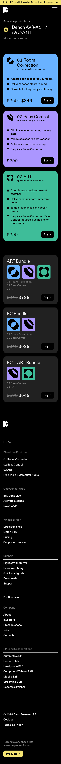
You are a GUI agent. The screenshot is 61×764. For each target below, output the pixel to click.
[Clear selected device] (6, 29)
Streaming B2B (12, 681)
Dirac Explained (12, 526)
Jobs (6, 630)
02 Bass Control (13, 464)
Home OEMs (11, 661)
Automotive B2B (13, 656)
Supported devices (15, 542)
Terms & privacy (13, 724)
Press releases (12, 625)
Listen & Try (10, 532)
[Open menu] (55, 9)
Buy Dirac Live (12, 495)
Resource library (13, 568)
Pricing (7, 537)
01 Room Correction (15, 459)
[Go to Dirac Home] (5, 10)
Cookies (8, 719)
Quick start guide (13, 573)
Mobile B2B (10, 676)
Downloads (10, 506)
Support (8, 583)
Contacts (8, 635)
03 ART (7, 469)
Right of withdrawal (15, 563)
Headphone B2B (13, 666)
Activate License (13, 500)
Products (11, 753)
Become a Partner (14, 687)
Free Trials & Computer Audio (21, 475)
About (7, 614)
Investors (9, 619)
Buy (46, 100)
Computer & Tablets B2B (18, 671)
